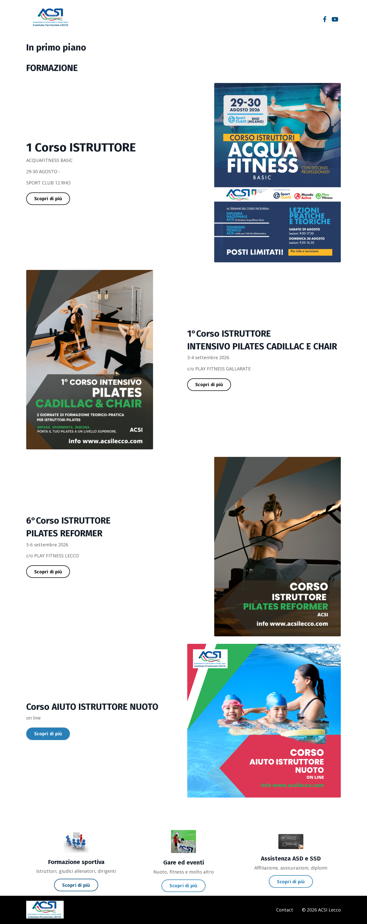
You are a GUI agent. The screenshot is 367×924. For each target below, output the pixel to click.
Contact (284, 910)
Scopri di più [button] (48, 198)
